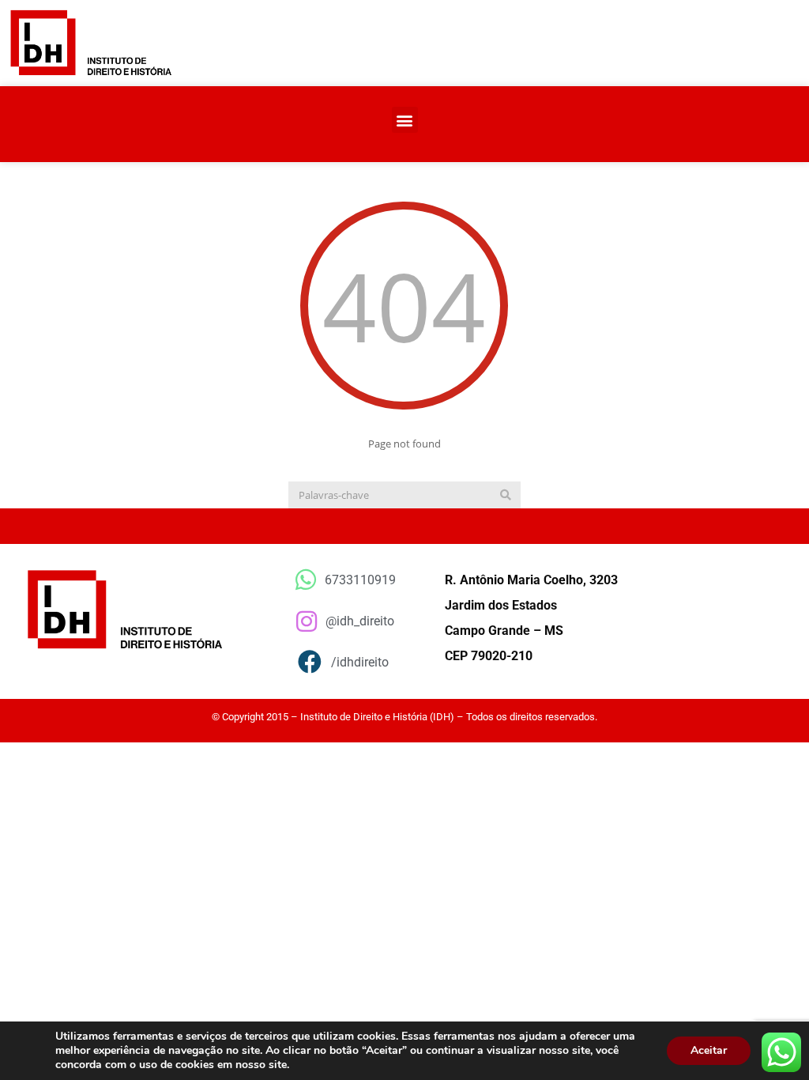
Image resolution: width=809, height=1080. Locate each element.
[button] (405, 120)
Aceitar (708, 1050)
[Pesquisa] (506, 494)
